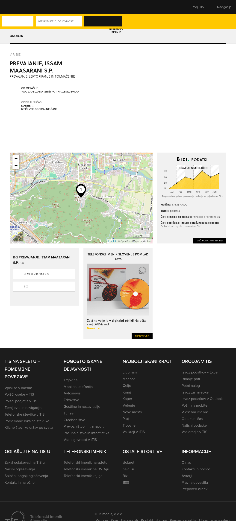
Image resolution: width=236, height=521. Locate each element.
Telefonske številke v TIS (24, 414)
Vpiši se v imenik (18, 387)
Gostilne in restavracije (82, 406)
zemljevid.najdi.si (36, 274)
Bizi (26, 286)
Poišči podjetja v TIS (21, 400)
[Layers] (17, 236)
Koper (127, 398)
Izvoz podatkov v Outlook (202, 398)
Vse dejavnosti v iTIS (80, 439)
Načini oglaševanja (20, 469)
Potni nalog (191, 385)
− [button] (16, 165)
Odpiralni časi (193, 418)
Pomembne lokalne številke (27, 420)
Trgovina (70, 379)
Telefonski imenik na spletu (85, 462)
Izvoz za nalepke (195, 392)
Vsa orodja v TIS (194, 431)
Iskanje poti (191, 378)
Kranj (127, 392)
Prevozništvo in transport (84, 426)
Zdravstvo (71, 399)
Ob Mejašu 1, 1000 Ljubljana (32, 89)
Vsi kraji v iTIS (134, 431)
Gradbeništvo (74, 419)
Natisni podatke (194, 425)
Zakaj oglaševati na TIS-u (25, 462)
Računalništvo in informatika (86, 432)
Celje (127, 385)
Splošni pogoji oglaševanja (26, 475)
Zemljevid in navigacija (23, 407)
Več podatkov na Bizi (210, 240)
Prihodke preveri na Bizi (206, 217)
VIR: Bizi (15, 54)
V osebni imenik (195, 411)
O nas (186, 462)
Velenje (129, 405)
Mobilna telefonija (78, 386)
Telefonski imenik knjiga (83, 475)
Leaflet (112, 241)
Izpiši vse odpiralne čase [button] (39, 109)
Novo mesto (132, 411)
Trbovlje (129, 425)
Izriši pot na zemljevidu (61, 91)
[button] (12, 7)
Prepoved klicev (194, 488)
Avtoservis (72, 393)
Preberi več (142, 336)
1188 (126, 482)
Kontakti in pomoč (196, 469)
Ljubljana (130, 372)
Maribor (129, 378)
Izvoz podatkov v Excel (200, 372)
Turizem (70, 413)
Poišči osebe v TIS (19, 394)
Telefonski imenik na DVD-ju (86, 469)
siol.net (128, 462)
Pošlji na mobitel (195, 405)
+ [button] (16, 159)
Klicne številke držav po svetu (29, 427)
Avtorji (187, 475)
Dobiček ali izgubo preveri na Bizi (181, 226)
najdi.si (128, 469)
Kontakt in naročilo (20, 482)
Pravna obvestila (195, 482)
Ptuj (126, 418)
